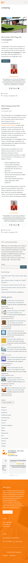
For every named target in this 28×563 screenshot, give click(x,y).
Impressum (5, 555)
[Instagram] (13, 88)
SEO (16, 95)
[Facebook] (9, 88)
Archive (3, 400)
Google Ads (4, 412)
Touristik (5, 93)
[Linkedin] (14, 88)
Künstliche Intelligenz (6, 425)
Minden (3, 430)
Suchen (3, 264)
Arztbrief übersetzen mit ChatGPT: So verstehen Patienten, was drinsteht (16, 312)
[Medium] (18, 88)
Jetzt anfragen (7, 512)
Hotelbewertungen (6, 415)
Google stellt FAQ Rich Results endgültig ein (12, 292)
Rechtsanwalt (4, 433)
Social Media (4, 438)
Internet (3, 423)
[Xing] (16, 88)
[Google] (11, 88)
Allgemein (3, 407)
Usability (3, 446)
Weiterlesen (6, 61)
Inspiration (4, 420)
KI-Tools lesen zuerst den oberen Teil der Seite (13, 285)
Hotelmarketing (5, 417)
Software (3, 441)
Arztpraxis (4, 410)
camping (5, 95)
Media (3, 428)
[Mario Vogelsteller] (2, 2)
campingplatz (11, 95)
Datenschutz (12, 555)
